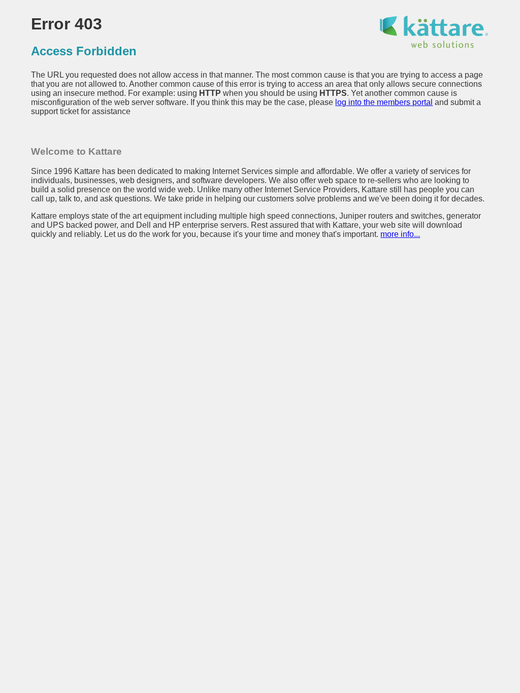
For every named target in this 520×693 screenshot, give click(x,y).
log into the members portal (384, 102)
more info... (400, 234)
